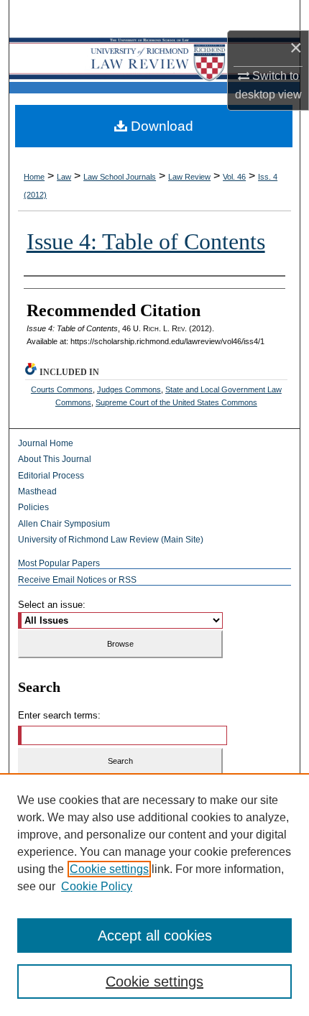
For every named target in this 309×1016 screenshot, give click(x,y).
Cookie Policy (96, 886)
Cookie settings (109, 869)
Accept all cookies (155, 935)
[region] (154, 894)
